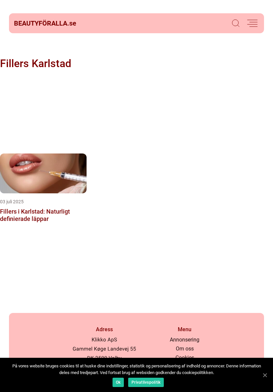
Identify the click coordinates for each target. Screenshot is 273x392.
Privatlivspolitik (146, 382)
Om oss (185, 348)
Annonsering (184, 340)
